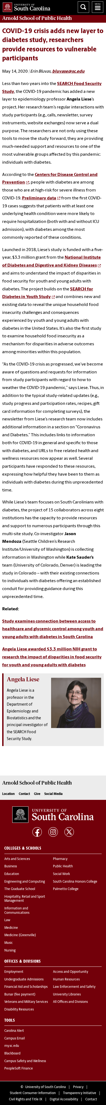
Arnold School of (37, 18)
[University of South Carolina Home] (25, 6)
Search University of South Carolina (83, 7)
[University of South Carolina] (53, 814)
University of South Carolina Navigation (97, 7)
